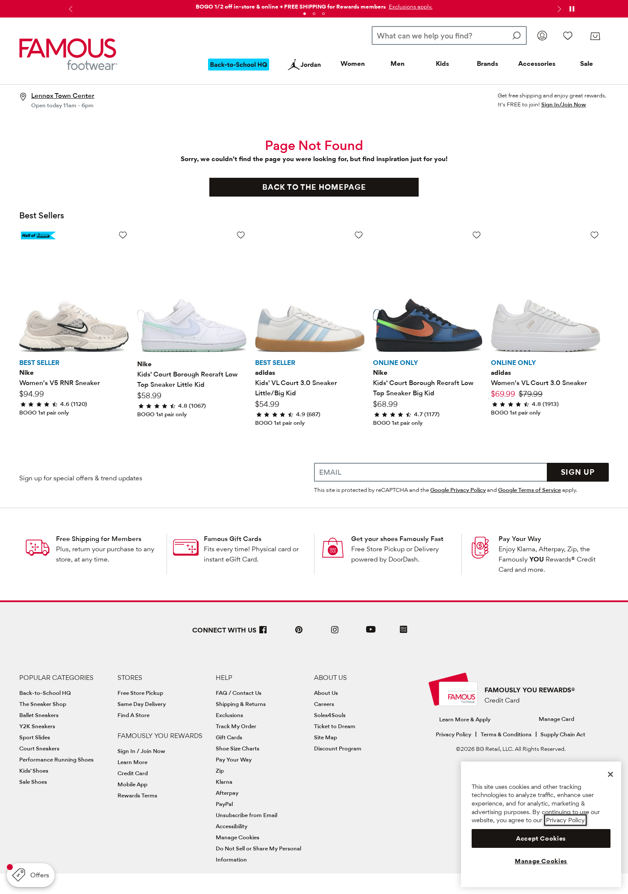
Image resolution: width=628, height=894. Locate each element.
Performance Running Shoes (56, 759)
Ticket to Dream (334, 726)
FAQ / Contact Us (238, 692)
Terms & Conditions (506, 734)
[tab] (304, 13)
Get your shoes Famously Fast (397, 539)
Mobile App (132, 784)
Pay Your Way (520, 539)
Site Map (325, 737)
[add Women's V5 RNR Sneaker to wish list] (123, 235)
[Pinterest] (299, 633)
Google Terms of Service (529, 489)
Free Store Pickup (140, 692)
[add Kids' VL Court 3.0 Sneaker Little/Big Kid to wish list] (358, 235)
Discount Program (337, 748)
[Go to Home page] (68, 54)
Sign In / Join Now (141, 750)
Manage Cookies (237, 837)
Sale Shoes (33, 781)
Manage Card (556, 718)
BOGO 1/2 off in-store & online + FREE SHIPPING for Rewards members (291, 6)
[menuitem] (239, 71)
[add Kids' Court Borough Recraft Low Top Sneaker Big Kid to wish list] (476, 235)
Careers (324, 703)
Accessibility (231, 826)
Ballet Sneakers (39, 715)
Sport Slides (34, 737)
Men (397, 63)
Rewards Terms (137, 795)
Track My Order (236, 726)
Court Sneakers (39, 748)
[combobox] (449, 35)
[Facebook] (263, 633)
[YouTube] (371, 633)
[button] (409, 6)
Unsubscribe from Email (246, 815)
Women (352, 63)
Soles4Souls (330, 715)
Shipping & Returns (241, 703)
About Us (326, 692)
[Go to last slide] (69, 9)
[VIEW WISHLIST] (568, 35)
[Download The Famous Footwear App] (403, 630)
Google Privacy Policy (458, 489)
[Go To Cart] (595, 36)
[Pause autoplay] (572, 9)
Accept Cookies (541, 838)
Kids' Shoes (33, 770)
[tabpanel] (314, 5)
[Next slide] (558, 9)
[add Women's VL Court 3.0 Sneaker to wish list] (594, 235)
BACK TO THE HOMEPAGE (314, 186)
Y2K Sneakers (37, 726)
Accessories (536, 63)
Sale (586, 63)
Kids (442, 63)
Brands (487, 63)
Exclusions (229, 715)
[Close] (610, 774)
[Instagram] (335, 633)
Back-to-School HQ (45, 692)
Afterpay (227, 792)
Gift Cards (229, 737)
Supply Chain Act (562, 734)
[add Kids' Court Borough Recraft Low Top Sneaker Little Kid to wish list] (241, 235)
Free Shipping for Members (98, 539)
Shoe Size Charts (237, 748)
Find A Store (133, 715)
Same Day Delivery (141, 703)
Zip (220, 770)
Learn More (132, 762)
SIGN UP (578, 472)
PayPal (224, 803)
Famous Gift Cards (232, 539)
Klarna (224, 781)
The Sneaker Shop (42, 703)
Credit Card (132, 773)
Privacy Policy (453, 734)
